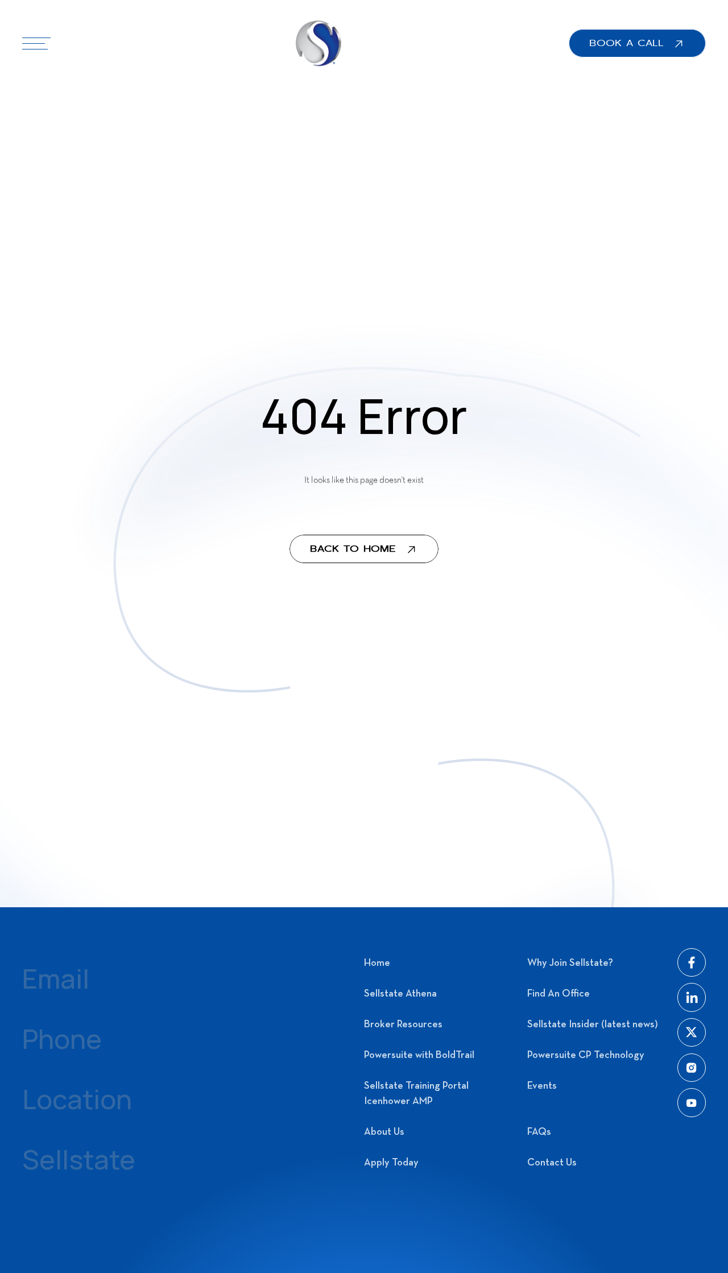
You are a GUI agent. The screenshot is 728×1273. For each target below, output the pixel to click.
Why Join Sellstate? (570, 963)
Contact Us (552, 1163)
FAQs (539, 1132)
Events (542, 1086)
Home (377, 963)
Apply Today (391, 1163)
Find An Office (558, 994)
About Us (384, 1132)
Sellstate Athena (400, 994)
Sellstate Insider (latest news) (592, 1025)
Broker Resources (403, 1025)
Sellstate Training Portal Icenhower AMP (416, 1093)
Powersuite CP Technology (585, 1055)
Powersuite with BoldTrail (419, 1055)
